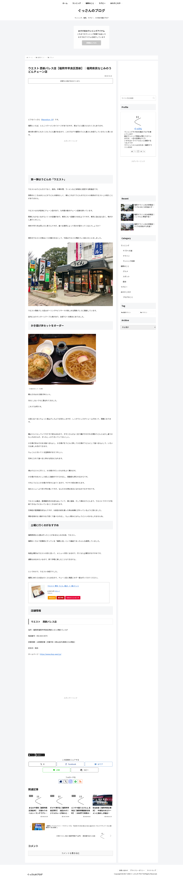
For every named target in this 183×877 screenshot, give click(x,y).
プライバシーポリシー (137, 870)
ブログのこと (128, 297)
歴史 (124, 281)
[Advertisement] (70, 100)
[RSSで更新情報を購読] (80, 781)
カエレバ (57, 591)
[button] (84, 770)
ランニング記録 (129, 261)
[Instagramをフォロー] (70, 781)
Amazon (52, 598)
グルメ (32, 755)
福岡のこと (41, 755)
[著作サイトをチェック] (61, 781)
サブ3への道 (127, 250)
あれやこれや (126, 292)
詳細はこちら (91, 42)
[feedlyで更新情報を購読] (75, 781)
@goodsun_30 (47, 119)
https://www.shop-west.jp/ (50, 654)
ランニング (125, 245)
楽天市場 (60, 598)
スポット (126, 276)
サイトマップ (151, 870)
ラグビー (124, 287)
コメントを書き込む (71, 853)
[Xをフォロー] (66, 781)
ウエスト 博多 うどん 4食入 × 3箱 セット (63, 586)
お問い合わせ (123, 870)
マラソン (126, 256)
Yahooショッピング (73, 598)
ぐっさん (138, 128)
